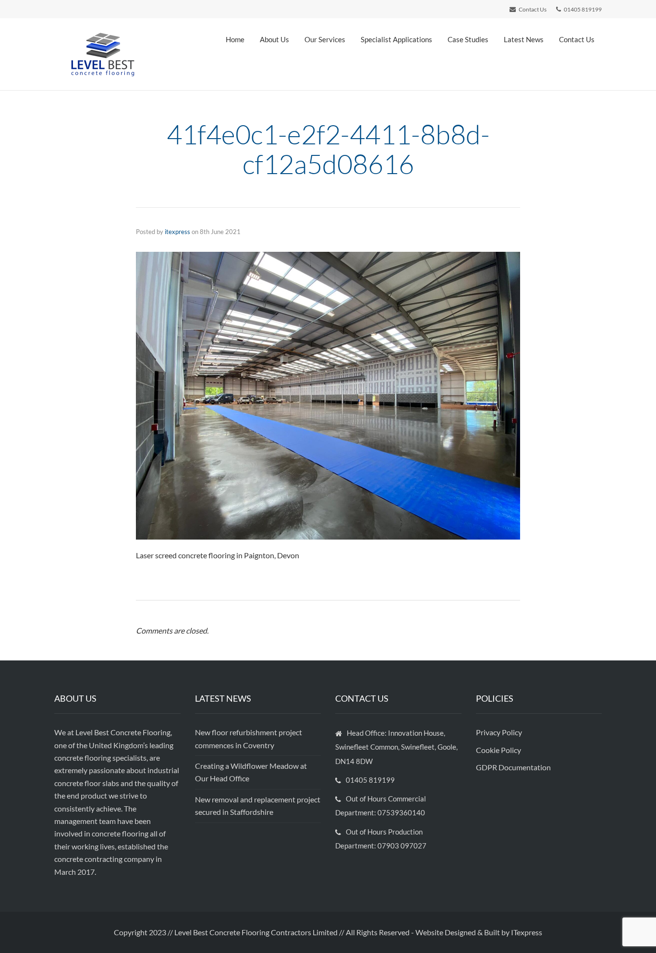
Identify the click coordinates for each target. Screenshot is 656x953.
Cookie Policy (499, 749)
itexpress (177, 231)
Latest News (524, 39)
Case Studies (468, 39)
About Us (274, 39)
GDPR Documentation (513, 767)
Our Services (324, 39)
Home (235, 39)
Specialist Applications (396, 39)
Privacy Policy (499, 732)
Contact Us (577, 39)
